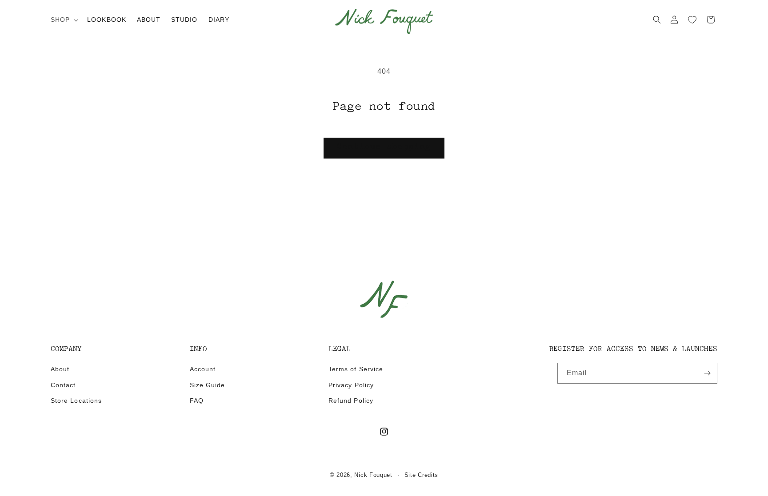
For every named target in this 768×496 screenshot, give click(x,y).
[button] (63, 19)
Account (203, 369)
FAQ (197, 400)
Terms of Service (355, 369)
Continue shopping (384, 147)
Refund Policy (350, 400)
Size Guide (207, 385)
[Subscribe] (707, 373)
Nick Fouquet (373, 475)
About (60, 369)
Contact (63, 385)
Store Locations (76, 400)
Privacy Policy (351, 385)
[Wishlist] (692, 20)
